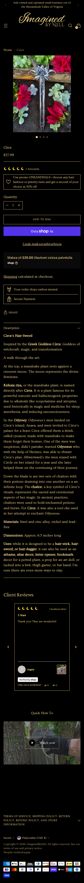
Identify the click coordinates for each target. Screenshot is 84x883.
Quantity (10, 197)
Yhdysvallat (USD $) (34, 838)
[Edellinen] (8, 647)
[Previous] (6, 5)
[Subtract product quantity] (7, 205)
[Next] (78, 5)
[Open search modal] (70, 26)
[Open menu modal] (6, 26)
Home (8, 50)
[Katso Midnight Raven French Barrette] (61, 669)
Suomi (7, 838)
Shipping (10, 277)
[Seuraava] (75, 647)
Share (13, 312)
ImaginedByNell (36, 844)
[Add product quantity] (18, 205)
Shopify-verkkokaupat (17, 852)
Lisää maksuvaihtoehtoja (42, 244)
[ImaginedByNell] (41, 25)
